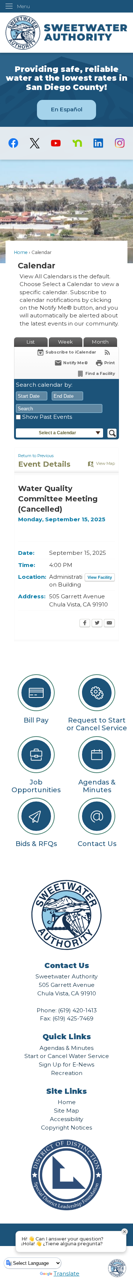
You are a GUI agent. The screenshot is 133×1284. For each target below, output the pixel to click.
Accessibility (66, 1119)
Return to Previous (36, 455)
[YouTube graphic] (55, 143)
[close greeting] (124, 1231)
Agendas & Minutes (66, 1047)
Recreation (66, 1072)
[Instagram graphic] (119, 143)
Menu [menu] (23, 6)
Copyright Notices (66, 1127)
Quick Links (66, 1036)
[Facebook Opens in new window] (84, 624)
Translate (66, 1273)
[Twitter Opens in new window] (97, 624)
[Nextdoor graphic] (77, 143)
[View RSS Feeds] (107, 352)
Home (21, 252)
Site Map (66, 1110)
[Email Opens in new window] (109, 624)
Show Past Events (47, 416)
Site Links (66, 1091)
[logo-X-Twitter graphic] (34, 143)
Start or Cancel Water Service (66, 1055)
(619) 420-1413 (77, 1010)
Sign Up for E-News (66, 1064)
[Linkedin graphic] (98, 143)
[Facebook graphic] (13, 143)
